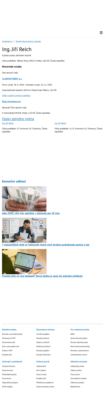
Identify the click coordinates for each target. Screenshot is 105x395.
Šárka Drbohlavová (11, 101)
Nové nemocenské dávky (80, 346)
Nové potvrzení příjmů (79, 338)
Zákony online (76, 370)
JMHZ (73, 334)
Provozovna (6, 378)
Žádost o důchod (42, 342)
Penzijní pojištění (42, 350)
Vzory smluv (75, 374)
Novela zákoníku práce (79, 342)
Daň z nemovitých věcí (10, 346)
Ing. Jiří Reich (8, 123)
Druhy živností (7, 370)
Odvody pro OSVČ (8, 338)
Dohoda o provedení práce (12, 334)
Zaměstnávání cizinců (79, 355)
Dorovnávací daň (8, 342)
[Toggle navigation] (101, 32)
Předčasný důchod (43, 346)
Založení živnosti (8, 366)
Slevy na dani (41, 374)
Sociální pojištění (42, 334)
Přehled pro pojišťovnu (45, 382)
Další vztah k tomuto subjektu (16, 95)
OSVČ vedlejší (7, 387)
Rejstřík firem (75, 387)
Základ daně (41, 366)
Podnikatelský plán (9, 374)
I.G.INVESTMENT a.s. (12, 78)
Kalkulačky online (77, 366)
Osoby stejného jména (18, 119)
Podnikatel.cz (7, 41)
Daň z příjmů (41, 370)
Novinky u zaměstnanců (80, 350)
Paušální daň (7, 355)
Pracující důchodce (43, 355)
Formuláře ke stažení (79, 378)
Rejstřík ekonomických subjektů (28, 41)
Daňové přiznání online (45, 387)
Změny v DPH (7, 350)
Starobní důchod (42, 338)
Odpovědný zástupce (10, 382)
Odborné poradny (77, 382)
